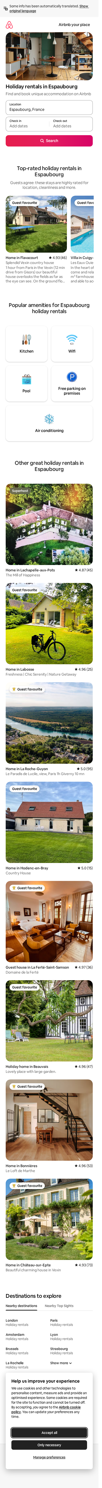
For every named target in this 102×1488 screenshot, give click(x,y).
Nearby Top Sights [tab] (59, 1306)
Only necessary (49, 1445)
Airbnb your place (74, 24)
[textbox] (27, 126)
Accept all (49, 1433)
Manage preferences (49, 1457)
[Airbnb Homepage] (9, 24)
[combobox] (49, 109)
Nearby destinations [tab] (21, 1306)
